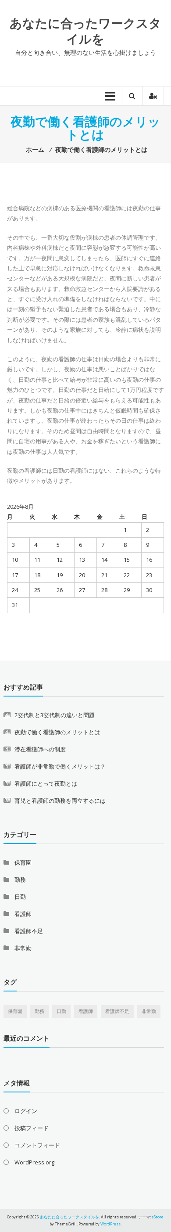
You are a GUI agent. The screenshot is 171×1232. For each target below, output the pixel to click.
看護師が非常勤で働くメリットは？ (60, 766)
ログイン (25, 1111)
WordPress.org (34, 1162)
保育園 (23, 862)
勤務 (20, 880)
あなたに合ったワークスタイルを (85, 30)
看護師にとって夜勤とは (45, 783)
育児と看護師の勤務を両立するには (60, 801)
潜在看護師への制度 (40, 749)
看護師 (23, 914)
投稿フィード (31, 1128)
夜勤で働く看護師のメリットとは (57, 732)
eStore (158, 1217)
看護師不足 (28, 931)
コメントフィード (37, 1145)
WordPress (110, 1224)
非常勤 (23, 948)
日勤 (20, 897)
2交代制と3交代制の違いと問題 (54, 715)
